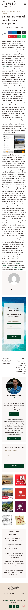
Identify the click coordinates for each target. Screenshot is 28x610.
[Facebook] (10, 606)
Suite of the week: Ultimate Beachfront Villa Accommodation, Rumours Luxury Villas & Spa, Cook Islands (21, 366)
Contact (13, 593)
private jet (5, 67)
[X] (14, 606)
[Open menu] (24, 3)
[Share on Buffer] (24, 32)
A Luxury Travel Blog (14, 267)
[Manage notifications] (24, 606)
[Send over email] (19, 36)
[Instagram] (17, 606)
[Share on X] (19, 32)
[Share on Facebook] (10, 32)
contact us (20, 269)
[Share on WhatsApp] (24, 36)
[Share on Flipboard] (10, 36)
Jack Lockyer (9, 27)
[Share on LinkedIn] (14, 32)
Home (6, 593)
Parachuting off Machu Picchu (6, 361)
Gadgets (12, 11)
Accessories (5, 11)
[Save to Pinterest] (14, 36)
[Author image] (2, 27)
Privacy (21, 593)
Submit (14, 337)
